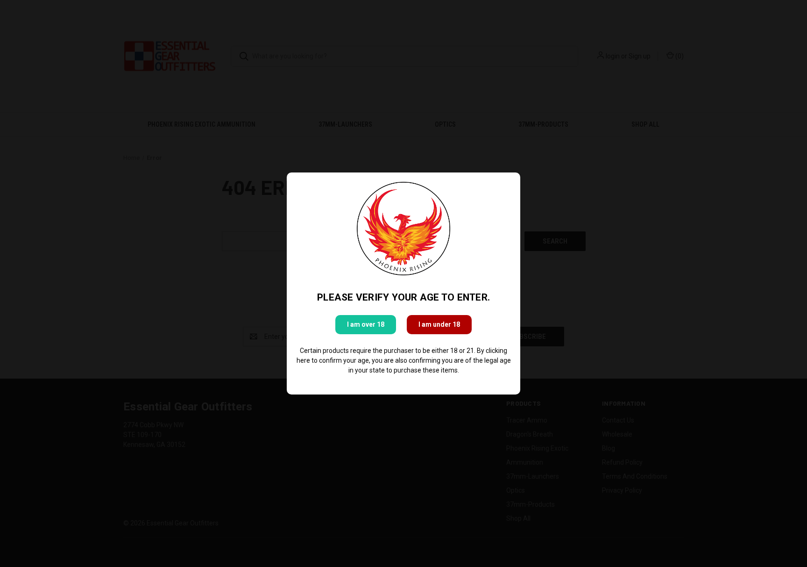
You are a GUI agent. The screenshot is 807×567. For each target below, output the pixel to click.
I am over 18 (365, 324)
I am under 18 (439, 324)
